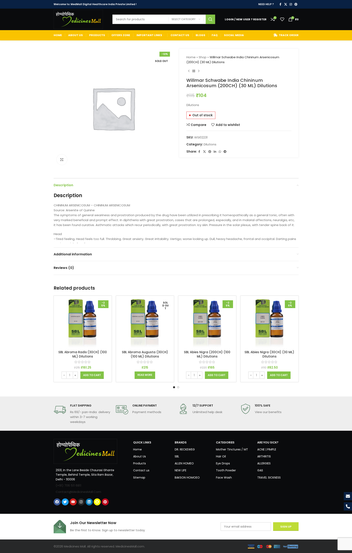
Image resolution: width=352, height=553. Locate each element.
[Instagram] (81, 501)
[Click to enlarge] (62, 159)
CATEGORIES (225, 442)
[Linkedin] (89, 501)
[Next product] (198, 71)
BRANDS (181, 442)
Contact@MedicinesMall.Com (78, 492)
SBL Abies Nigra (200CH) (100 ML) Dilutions (207, 354)
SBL (177, 456)
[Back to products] (193, 71)
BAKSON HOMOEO (187, 477)
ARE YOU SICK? (267, 442)
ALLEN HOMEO (184, 463)
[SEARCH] (210, 19)
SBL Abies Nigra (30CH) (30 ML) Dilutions (269, 354)
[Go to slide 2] (178, 387)
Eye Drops (223, 463)
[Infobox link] (83, 414)
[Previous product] (188, 71)
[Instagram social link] (290, 4)
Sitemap (139, 477)
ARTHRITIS (264, 456)
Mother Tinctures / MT (232, 449)
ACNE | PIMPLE (266, 449)
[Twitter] (65, 501)
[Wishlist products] (282, 19)
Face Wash (224, 477)
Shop (203, 57)
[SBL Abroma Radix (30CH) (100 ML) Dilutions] (82, 323)
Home (191, 57)
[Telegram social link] (225, 151)
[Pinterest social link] (296, 4)
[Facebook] (57, 501)
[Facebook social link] (280, 4)
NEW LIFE (180, 470)
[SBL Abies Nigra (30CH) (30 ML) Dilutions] (269, 323)
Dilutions (210, 144)
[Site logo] (78, 19)
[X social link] (285, 4)
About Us (139, 456)
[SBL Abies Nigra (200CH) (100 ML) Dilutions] (207, 323)
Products (139, 463)
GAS (260, 470)
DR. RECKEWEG (185, 449)
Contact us (141, 470)
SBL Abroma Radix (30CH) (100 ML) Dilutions (82, 354)
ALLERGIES (264, 463)
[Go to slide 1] (174, 387)
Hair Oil (221, 456)
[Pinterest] (105, 501)
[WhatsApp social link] (219, 151)
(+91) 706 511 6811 (68, 485)
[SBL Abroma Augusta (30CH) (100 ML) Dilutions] (145, 323)
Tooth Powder (226, 470)
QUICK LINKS (142, 442)
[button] (92, 375)
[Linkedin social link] (214, 151)
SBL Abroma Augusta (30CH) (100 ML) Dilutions (145, 354)
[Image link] (85, 451)
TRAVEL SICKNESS (269, 477)
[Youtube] (73, 501)
